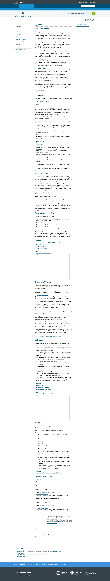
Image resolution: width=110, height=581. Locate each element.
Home (16, 6)
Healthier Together (73, 6)
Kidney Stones (39, 479)
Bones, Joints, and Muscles (82, 26)
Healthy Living (23, 9)
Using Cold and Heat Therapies (44, 389)
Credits (17, 52)
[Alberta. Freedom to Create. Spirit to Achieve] (89, 573)
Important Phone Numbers (37, 564)
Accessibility (27, 575)
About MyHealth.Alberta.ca (61, 6)
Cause (17, 29)
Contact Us (60, 564)
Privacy (32, 575)
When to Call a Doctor (21, 36)
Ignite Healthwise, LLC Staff (47, 505)
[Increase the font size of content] (93, 20)
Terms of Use (61, 521)
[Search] (94, 13)
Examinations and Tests (21, 39)
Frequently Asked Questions (50, 564)
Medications (39, 9)
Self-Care (18, 44)
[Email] (86, 20)
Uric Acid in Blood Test (41, 246)
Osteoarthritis (39, 482)
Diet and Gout (39, 385)
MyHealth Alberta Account (88, 6)
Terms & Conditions (19, 575)
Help (65, 564)
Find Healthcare (48, 6)
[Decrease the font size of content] (91, 20)
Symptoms (18, 31)
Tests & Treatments (31, 9)
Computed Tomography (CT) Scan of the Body (48, 242)
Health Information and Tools (26, 6)
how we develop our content (45, 549)
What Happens (19, 34)
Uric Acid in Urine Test (41, 248)
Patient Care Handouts (55, 9)
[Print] (88, 20)
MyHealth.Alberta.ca (23, 14)
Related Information (20, 49)
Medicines (18, 47)
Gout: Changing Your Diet (42, 101)
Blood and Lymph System (81, 24)
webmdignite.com (56, 551)
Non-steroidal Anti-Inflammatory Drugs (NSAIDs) (48, 336)
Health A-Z (16, 9)
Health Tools (18, 26)
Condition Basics (19, 23)
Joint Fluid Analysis (41, 244)
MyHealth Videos (39, 6)
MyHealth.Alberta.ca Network (87, 2)
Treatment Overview (20, 41)
